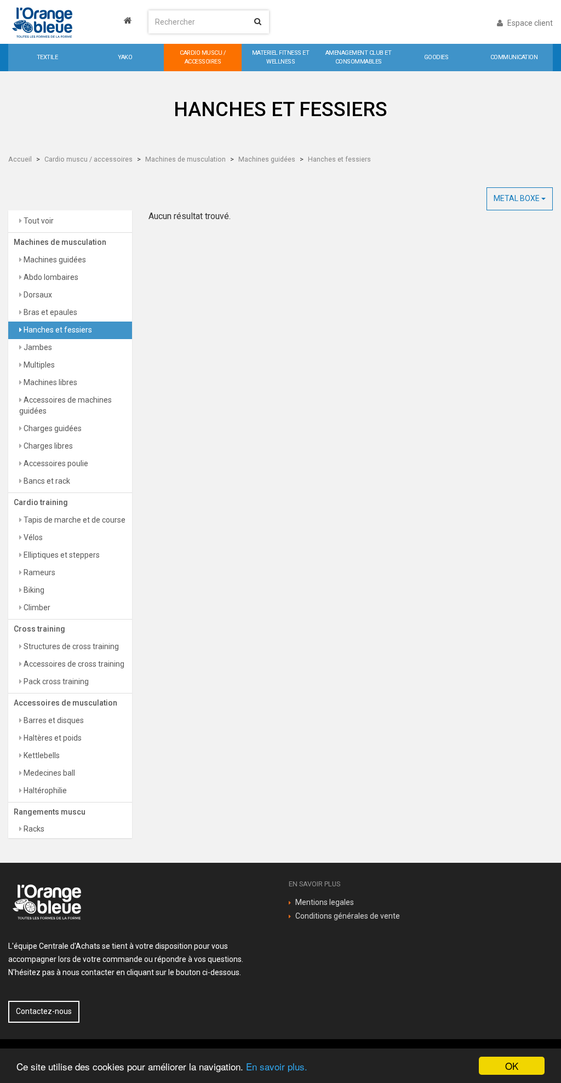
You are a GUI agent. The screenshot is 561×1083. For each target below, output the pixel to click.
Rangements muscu (49, 811)
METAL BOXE (517, 198)
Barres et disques (53, 720)
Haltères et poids (52, 738)
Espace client (529, 23)
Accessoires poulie (55, 463)
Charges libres (47, 446)
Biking (33, 590)
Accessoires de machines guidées (65, 405)
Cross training (39, 628)
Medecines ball (48, 773)
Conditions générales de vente (347, 916)
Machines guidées (266, 159)
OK (511, 1066)
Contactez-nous (44, 1011)
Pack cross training (55, 681)
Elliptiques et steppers (61, 555)
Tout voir (38, 220)
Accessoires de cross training (73, 664)
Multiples (38, 364)
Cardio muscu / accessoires (88, 159)
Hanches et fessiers (339, 159)
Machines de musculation (185, 159)
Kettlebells (41, 755)
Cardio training (41, 502)
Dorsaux (37, 294)
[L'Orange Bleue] (70, 22)
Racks (33, 828)
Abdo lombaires (50, 277)
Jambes (37, 347)
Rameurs (38, 572)
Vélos (32, 537)
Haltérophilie (44, 790)
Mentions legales (324, 902)
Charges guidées (52, 428)
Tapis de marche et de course (73, 519)
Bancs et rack (46, 481)
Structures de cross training (70, 646)
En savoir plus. (276, 1066)
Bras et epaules (49, 312)
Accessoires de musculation (65, 702)
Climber (36, 607)
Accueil (20, 159)
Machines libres (49, 382)
